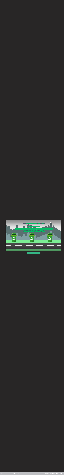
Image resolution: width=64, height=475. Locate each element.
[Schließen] (62, 473)
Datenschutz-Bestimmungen (24, 473)
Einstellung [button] (47, 473)
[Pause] (6, 250)
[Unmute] (8, 250)
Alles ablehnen (52, 473)
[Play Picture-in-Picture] (57, 250)
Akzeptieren (59, 473)
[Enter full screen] (59, 250)
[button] (50, 222)
